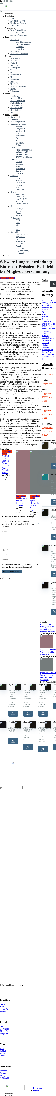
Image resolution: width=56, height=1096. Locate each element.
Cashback (20, 46)
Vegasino (42, 684)
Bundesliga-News (17, 100)
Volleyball (14, 79)
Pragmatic (4, 1033)
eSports (13, 61)
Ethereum (20, 143)
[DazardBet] (48, 727)
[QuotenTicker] (14, 9)
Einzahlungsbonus (23, 42)
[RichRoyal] (48, 690)
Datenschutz (38, 1090)
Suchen (45, 280)
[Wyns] (3, 690)
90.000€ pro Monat (24, 152)
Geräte (13, 206)
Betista (26, 684)
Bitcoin (19, 140)
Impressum (37, 1088)
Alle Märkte (15, 58)
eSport (2, 1053)
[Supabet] (33, 727)
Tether (18, 145)
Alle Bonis (14, 39)
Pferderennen (15, 75)
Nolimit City (21, 241)
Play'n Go (4, 1031)
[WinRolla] (3, 727)
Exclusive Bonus (23, 44)
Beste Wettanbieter (18, 30)
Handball (14, 84)
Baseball (13, 82)
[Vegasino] (33, 690)
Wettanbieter (10, 28)
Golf (12, 72)
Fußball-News (16, 103)
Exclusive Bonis (17, 117)
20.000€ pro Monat (24, 157)
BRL (18, 229)
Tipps (2, 1056)
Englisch (19, 164)
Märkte (8, 56)
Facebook (4, 1071)
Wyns (10, 684)
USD (18, 222)
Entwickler (14, 232)
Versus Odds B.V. (23, 204)
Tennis (13, 70)
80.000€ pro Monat (24, 154)
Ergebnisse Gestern (18, 23)
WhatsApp (4, 1078)
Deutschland (21, 183)
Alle (2, 1049)
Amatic (19, 246)
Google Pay (20, 129)
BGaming (20, 248)
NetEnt (18, 239)
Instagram (4, 1075)
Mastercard (20, 131)
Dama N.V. (20, 197)
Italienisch (20, 171)
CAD (18, 227)
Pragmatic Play (22, 234)
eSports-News (16, 110)
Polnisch (19, 173)
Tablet (18, 213)
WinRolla (12, 722)
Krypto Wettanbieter (18, 35)
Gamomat (20, 253)
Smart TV (20, 215)
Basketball (14, 65)
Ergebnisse (9, 16)
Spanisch (19, 166)
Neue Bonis (15, 51)
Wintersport (15, 91)
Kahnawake (21, 185)
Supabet (42, 722)
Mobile (18, 211)
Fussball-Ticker (16, 105)
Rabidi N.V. (21, 201)
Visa (17, 133)
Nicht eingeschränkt (24, 150)
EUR (18, 220)
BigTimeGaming (22, 251)
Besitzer (13, 192)
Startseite (9, 14)
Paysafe (3, 1011)
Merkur (3, 1026)
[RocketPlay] (18, 727)
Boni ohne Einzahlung (19, 54)
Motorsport (15, 68)
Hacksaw (19, 244)
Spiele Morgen (16, 25)
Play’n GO (20, 237)
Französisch (20, 168)
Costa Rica (20, 190)
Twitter (3, 1073)
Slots (7, 255)
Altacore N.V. (21, 194)
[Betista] (18, 690)
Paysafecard (21, 136)
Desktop (19, 208)
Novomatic (4, 1029)
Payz (18, 138)
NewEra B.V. (21, 199)
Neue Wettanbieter (18, 32)
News (7, 93)
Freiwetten (20, 49)
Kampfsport (15, 77)
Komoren (19, 180)
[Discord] (1, 3)
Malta (18, 187)
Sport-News (15, 96)
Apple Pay (20, 126)
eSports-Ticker (16, 107)
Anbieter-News (16, 98)
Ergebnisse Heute (17, 21)
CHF (18, 225)
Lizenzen (14, 176)
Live (12, 18)
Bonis (7, 37)
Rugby (13, 89)
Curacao (19, 178)
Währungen (15, 218)
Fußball (13, 63)
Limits (13, 147)
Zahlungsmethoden (18, 124)
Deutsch (19, 161)
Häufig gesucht (11, 115)
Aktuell (13, 112)
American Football (18, 86)
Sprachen (14, 159)
